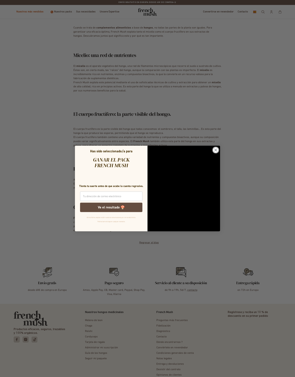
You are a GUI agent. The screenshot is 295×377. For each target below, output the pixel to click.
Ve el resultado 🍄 (111, 207)
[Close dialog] (216, 150)
